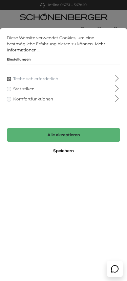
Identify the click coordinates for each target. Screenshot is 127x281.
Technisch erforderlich (35, 78)
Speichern (63, 150)
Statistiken (24, 88)
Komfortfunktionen (33, 98)
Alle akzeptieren (63, 134)
